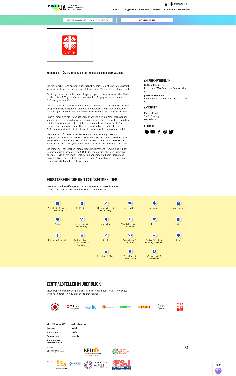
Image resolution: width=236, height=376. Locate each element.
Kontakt (51, 328)
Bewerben (144, 9)
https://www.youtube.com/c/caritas (177, 131)
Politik (178, 224)
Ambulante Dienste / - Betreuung (57, 209)
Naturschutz (105, 224)
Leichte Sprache (179, 3)
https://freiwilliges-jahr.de (146, 131)
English (74, 328)
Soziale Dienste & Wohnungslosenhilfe (153, 241)
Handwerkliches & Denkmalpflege (105, 209)
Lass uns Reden (68, 365)
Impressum (52, 332)
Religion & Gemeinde (57, 240)
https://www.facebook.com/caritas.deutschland (158, 131)
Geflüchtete (81, 208)
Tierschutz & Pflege (106, 256)
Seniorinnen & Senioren (129, 241)
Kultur (57, 224)
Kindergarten (154, 208)
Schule (106, 240)
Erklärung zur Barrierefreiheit (54, 341)
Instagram (186, 348)
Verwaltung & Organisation (130, 257)
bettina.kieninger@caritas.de (152, 131)
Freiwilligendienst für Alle (97, 365)
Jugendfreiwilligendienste (124, 351)
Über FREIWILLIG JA (56, 324)
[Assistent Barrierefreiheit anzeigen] (165, 3)
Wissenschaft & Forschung (154, 257)
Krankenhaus (178, 208)
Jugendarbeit (130, 208)
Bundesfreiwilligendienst (96, 351)
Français (74, 336)
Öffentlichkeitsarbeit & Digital (129, 225)
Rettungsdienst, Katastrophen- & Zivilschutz (81, 243)
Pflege (154, 224)
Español (74, 332)
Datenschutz (53, 336)
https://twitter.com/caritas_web (171, 131)
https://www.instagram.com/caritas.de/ (165, 131)
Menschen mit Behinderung (81, 225)
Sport (178, 240)
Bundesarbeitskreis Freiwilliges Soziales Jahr (125, 365)
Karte (121, 140)
